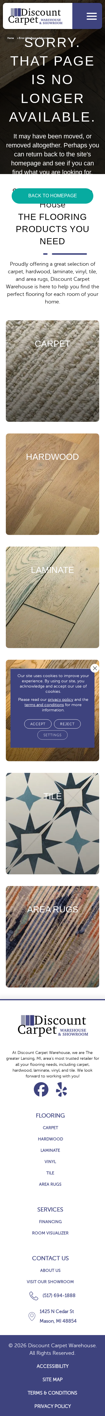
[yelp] (61, 1089)
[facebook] (41, 1089)
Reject (67, 724)
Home (10, 38)
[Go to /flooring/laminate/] (52, 597)
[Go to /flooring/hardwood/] (52, 484)
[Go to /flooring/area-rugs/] (52, 937)
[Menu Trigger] (92, 16)
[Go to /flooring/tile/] (52, 823)
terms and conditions (44, 704)
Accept (38, 724)
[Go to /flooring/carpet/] (52, 371)
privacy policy (60, 699)
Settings (52, 735)
